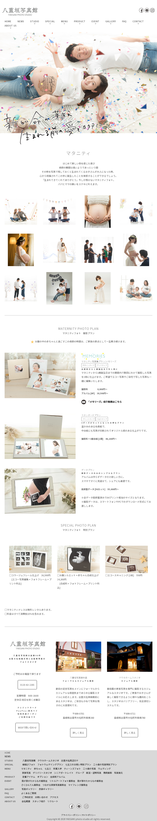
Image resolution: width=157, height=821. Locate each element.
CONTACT (138, 21)
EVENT (95, 21)
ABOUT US (11, 25)
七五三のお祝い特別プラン (78, 764)
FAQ (124, 21)
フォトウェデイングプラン (50, 764)
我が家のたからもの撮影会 (90, 780)
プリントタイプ (88, 419)
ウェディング (104, 768)
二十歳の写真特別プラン (105, 764)
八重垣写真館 (29, 760)
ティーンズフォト (72, 768)
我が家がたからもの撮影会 (34, 780)
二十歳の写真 (89, 768)
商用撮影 (107, 772)
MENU (64, 21)
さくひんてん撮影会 (30, 784)
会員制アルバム (57, 776)
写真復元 (118, 772)
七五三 (48, 768)
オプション (42, 776)
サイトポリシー (89, 814)
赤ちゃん (38, 768)
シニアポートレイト (63, 772)
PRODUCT (79, 21)
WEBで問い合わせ (27, 727)
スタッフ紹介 (38, 801)
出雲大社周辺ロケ (69, 760)
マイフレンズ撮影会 (78, 784)
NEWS (20, 21)
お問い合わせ (41, 797)
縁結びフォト (28, 764)
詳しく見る (78, 732)
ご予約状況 (27, 797)
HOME (8, 21)
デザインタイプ (88, 365)
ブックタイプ (102, 365)
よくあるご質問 (28, 793)
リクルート (52, 801)
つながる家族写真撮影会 (54, 784)
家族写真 (26, 772)
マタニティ (26, 768)
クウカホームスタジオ (48, 760)
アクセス (54, 797)
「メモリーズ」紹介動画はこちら (104, 401)
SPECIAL (50, 21)
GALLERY (110, 21)
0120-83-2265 (27, 684)
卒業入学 (57, 768)
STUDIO (34, 21)
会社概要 (26, 801)
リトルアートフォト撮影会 (62, 780)
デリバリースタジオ (42, 772)
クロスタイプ (102, 419)
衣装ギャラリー (46, 789)
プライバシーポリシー (71, 814)
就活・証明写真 (93, 772)
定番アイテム (28, 776)
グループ (80, 772)
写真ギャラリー (29, 789)
